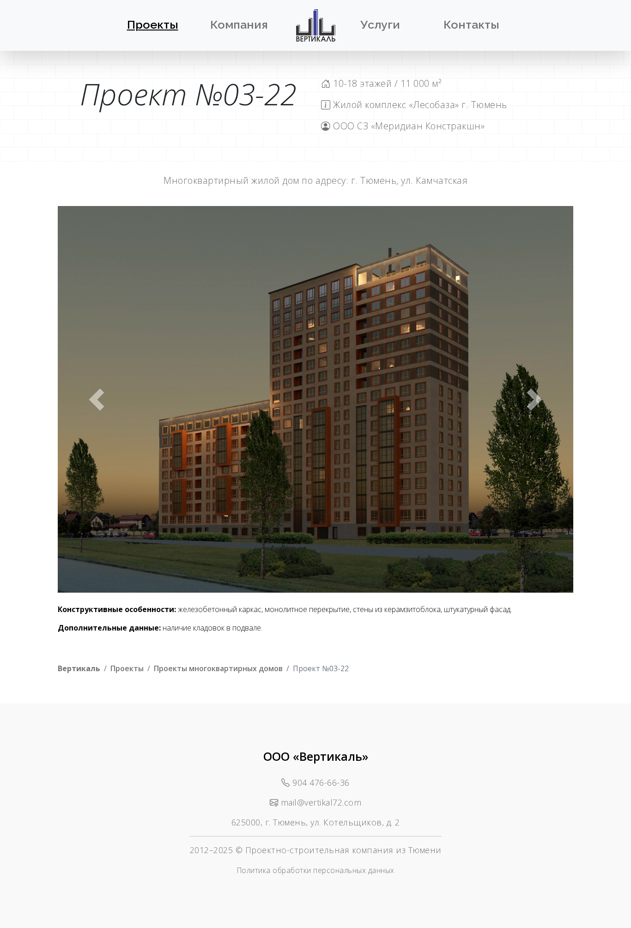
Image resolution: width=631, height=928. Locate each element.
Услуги (380, 24)
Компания (239, 24)
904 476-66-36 (321, 782)
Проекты (152, 24)
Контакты (471, 24)
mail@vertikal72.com (321, 802)
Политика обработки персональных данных (315, 870)
